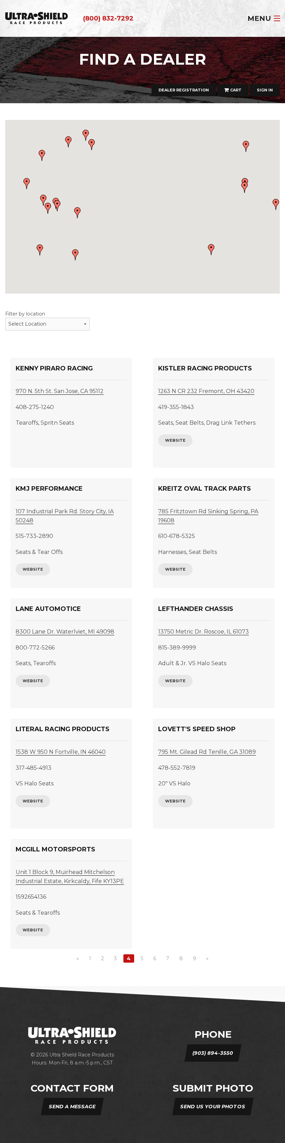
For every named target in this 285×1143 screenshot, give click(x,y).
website (175, 440)
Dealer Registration (183, 90)
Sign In (265, 90)
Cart (235, 90)
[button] (211, 249)
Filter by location (25, 314)
